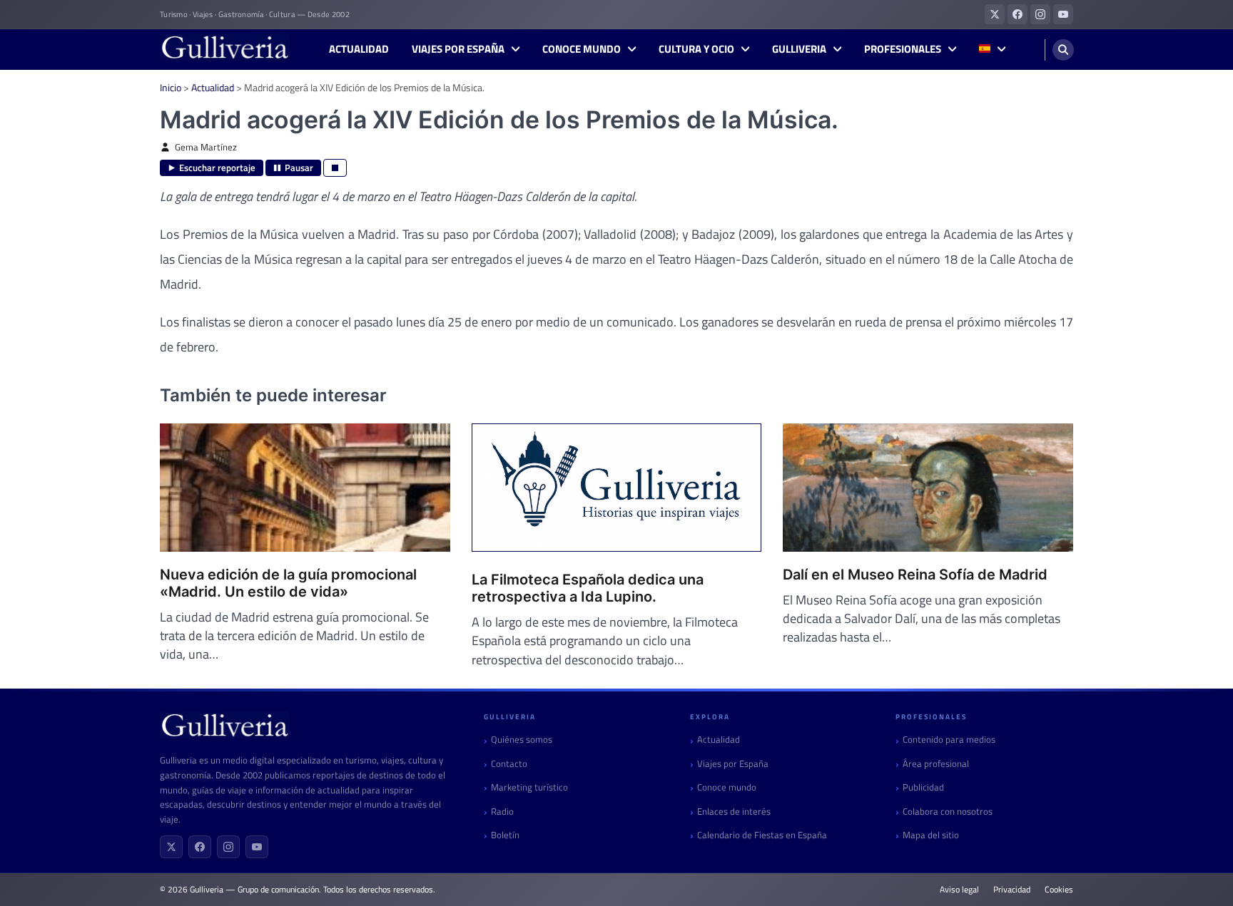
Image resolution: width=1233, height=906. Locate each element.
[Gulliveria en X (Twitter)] (995, 14)
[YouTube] (256, 846)
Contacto (509, 764)
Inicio (170, 87)
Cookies (1059, 889)
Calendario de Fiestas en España (762, 835)
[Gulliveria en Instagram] (1040, 14)
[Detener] (335, 168)
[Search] (1063, 50)
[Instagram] (228, 846)
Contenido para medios (949, 739)
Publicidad (923, 787)
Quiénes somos (521, 739)
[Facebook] (199, 846)
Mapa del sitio (931, 835)
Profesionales (902, 49)
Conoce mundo (581, 49)
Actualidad (359, 49)
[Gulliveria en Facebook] (1018, 14)
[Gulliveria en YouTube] (1063, 14)
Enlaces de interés (734, 811)
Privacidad (1011, 889)
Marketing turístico (529, 787)
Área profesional (936, 764)
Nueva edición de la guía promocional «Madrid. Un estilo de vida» (288, 583)
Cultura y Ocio (696, 49)
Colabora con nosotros (948, 811)
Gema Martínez (206, 147)
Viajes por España (458, 49)
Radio (502, 811)
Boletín (505, 835)
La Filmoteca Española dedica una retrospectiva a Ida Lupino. (588, 588)
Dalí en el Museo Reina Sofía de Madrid (915, 574)
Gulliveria (799, 49)
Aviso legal (959, 889)
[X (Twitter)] (171, 846)
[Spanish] (992, 49)
